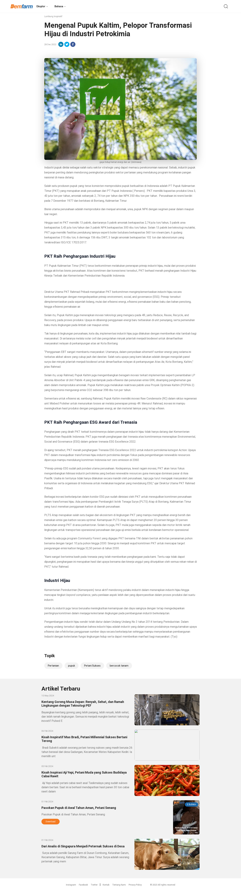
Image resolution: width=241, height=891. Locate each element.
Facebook (83, 885)
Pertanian (53, 665)
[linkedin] (61, 44)
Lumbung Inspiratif (53, 16)
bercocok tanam (119, 665)
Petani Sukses (92, 665)
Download (50, 821)
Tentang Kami (119, 885)
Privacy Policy (135, 885)
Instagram (71, 885)
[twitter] (67, 44)
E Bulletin (191, 804)
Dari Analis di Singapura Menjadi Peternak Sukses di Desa (83, 846)
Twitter (94, 885)
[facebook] (73, 44)
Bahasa (59, 6)
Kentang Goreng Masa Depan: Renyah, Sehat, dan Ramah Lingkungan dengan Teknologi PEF (82, 703)
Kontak (106, 885)
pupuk (71, 665)
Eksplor (41, 6)
